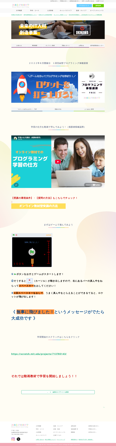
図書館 (73, 432)
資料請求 (98, 5)
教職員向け (74, 439)
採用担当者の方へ (75, 1)
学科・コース (34, 10)
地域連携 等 (74, 429)
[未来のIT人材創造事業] (58, 29)
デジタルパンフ (84, 5)
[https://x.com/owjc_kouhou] (18, 439)
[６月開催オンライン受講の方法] (38, 206)
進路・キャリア (81, 10)
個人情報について (50, 439)
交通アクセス (100, 1)
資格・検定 (56, 429)
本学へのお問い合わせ (88, 1)
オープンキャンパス (97, 10)
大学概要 (19, 10)
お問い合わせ (40, 439)
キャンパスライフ (66, 10)
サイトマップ (61, 439)
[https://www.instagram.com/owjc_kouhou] (13, 439)
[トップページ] (28, 5)
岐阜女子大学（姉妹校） (86, 439)
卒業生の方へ (64, 1)
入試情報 (50, 10)
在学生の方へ (54, 1)
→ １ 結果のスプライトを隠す (58, 392)
